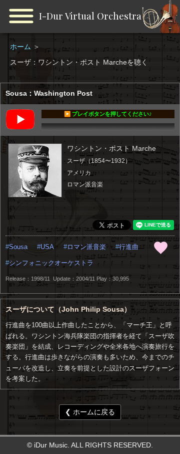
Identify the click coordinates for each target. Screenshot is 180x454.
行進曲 (128, 247)
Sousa (18, 247)
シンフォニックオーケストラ (51, 263)
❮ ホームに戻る (90, 412)
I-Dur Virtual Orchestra (90, 16)
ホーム (21, 47)
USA (47, 247)
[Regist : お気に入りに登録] (160, 248)
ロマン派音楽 (86, 247)
